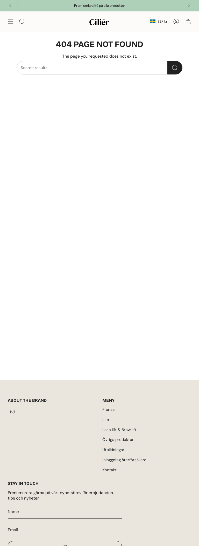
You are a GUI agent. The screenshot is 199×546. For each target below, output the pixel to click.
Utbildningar (113, 449)
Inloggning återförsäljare (124, 459)
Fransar (109, 409)
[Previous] (10, 5)
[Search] (174, 67)
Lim (105, 419)
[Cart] (188, 22)
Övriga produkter (118, 439)
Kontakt (109, 470)
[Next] (189, 5)
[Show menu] (10, 22)
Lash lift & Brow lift (119, 429)
